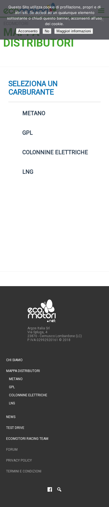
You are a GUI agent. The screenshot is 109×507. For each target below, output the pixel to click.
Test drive (15, 428)
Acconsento (27, 31)
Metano (16, 379)
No (47, 31)
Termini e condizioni (23, 471)
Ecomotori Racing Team (27, 439)
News (10, 417)
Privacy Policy (19, 460)
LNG (12, 403)
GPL (12, 387)
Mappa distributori (23, 371)
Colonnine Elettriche (28, 395)
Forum (12, 450)
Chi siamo (14, 360)
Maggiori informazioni (73, 31)
